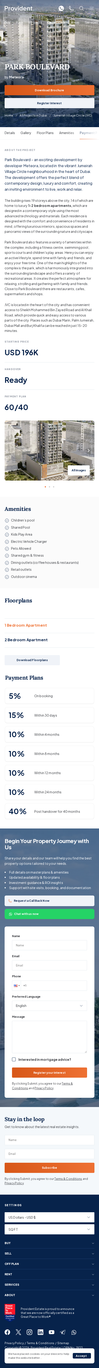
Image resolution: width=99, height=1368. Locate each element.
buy (8, 1243)
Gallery (25, 133)
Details (10, 133)
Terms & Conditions (68, 1179)
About (10, 1295)
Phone (16, 976)
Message (18, 1016)
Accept (81, 1356)
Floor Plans (45, 133)
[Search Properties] (81, 8)
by (14, 77)
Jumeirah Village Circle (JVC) (72, 115)
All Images (79, 470)
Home (9, 115)
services (12, 1284)
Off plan (12, 1264)
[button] (16, 986)
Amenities (66, 133)
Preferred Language (26, 996)
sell (8, 1253)
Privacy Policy (44, 1088)
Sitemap (63, 1343)
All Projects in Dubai (33, 115)
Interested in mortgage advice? (44, 1059)
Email (15, 956)
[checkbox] (14, 1059)
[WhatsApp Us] (61, 8)
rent (8, 1274)
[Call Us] (71, 8)
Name (16, 936)
